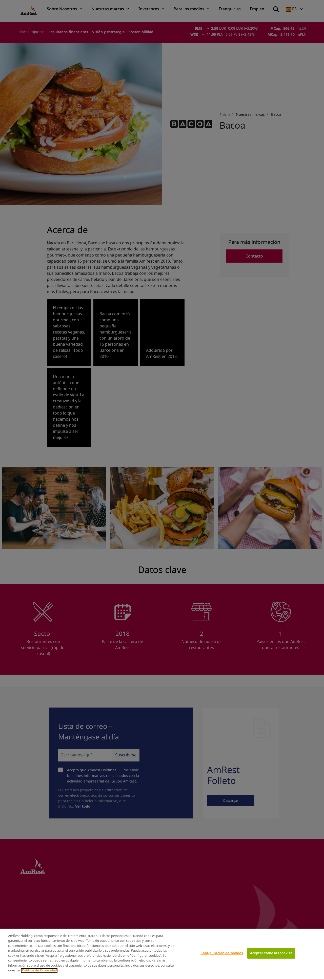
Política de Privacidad (39, 970)
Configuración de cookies (221, 953)
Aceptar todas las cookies (271, 953)
